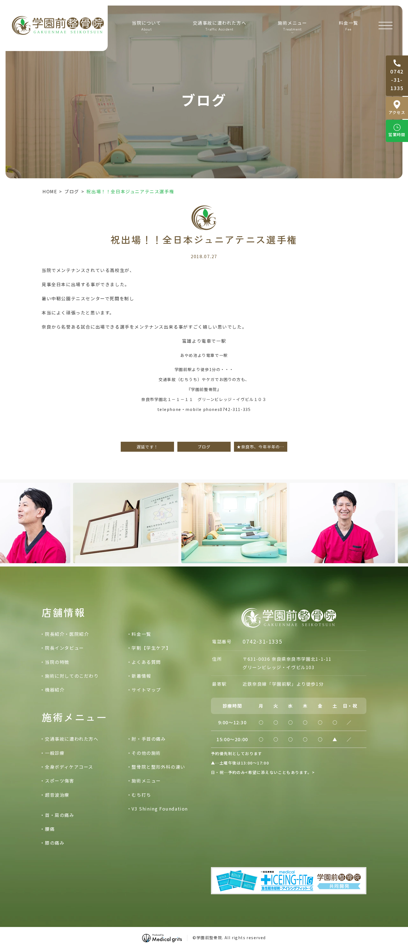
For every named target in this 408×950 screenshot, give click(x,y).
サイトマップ (146, 689)
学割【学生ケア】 (151, 647)
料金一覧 (348, 25)
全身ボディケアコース (69, 766)
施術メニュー (146, 780)
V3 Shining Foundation (160, 808)
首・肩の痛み (59, 815)
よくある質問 (146, 662)
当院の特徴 (57, 662)
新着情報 (141, 675)
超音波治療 (57, 794)
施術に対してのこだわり (72, 675)
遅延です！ (147, 446)
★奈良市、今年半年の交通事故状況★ (262, 446)
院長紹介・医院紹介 (67, 634)
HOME (49, 191)
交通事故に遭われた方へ (219, 25)
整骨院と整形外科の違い (158, 766)
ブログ (71, 191)
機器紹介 (54, 689)
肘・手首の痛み (149, 738)
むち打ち (141, 794)
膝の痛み (54, 842)
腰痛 (50, 828)
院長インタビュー (64, 647)
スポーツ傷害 (59, 780)
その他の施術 (146, 753)
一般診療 (54, 753)
